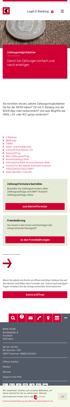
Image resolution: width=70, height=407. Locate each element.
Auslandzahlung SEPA (17, 159)
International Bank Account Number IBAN (28, 162)
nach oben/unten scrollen (65, 318)
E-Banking (11, 137)
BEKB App (11, 140)
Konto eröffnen (35, 294)
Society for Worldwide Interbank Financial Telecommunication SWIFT (28, 167)
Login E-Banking (38, 11)
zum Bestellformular (35, 206)
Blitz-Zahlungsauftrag (17, 156)
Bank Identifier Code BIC (19, 171)
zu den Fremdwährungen (35, 239)
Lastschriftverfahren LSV (19, 149)
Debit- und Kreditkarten (18, 146)
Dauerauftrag (13, 153)
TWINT (9, 143)
